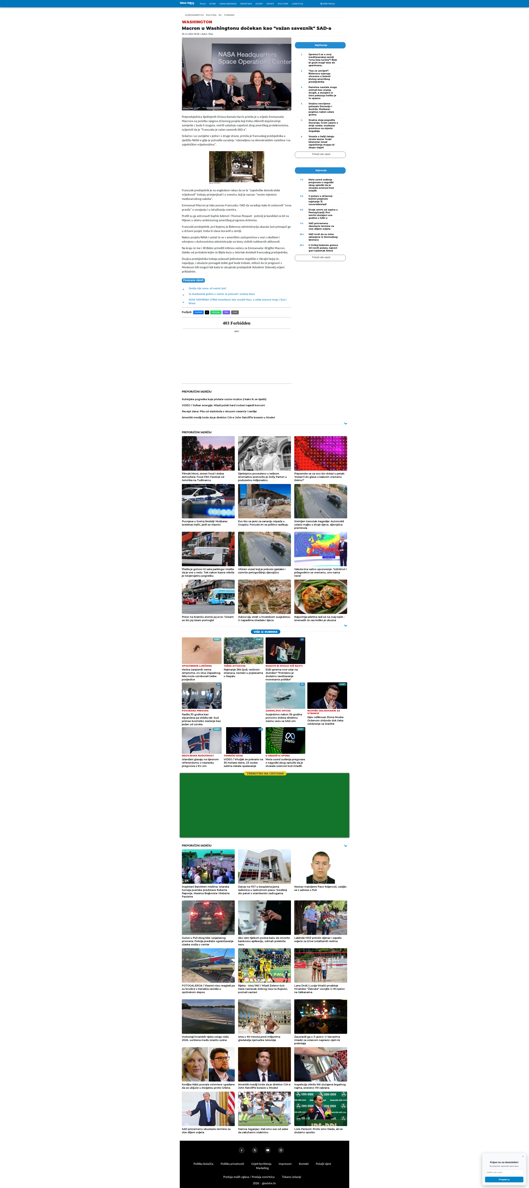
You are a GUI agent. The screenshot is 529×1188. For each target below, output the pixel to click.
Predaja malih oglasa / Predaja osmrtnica (249, 1177)
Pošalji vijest (323, 1164)
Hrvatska (246, 3)
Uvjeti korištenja (261, 1164)
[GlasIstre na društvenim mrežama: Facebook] (245, 1150)
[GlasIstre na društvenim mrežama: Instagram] (284, 1150)
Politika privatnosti (232, 1164)
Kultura (283, 3)
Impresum (285, 1164)
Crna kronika (228, 3)
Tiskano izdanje (291, 1177)
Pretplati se (504, 1179)
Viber (226, 312)
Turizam (229, 15)
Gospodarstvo (194, 15)
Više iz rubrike (266, 632)
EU (220, 15)
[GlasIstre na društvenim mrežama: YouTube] (271, 1150)
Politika (211, 15)
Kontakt (304, 1164)
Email (235, 312)
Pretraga (329, 3)
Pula (203, 3)
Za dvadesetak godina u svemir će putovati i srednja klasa (222, 294)
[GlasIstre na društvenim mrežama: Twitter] (258, 1150)
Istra (212, 3)
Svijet (259, 3)
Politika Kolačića (204, 1164)
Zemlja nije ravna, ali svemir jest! (208, 288)
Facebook (198, 312)
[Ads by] (217, 184)
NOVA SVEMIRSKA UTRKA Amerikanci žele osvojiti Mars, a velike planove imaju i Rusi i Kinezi (238, 301)
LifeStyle (297, 3)
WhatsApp (216, 312)
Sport (270, 3)
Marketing (262, 1168)
